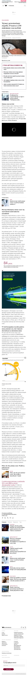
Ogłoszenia (4, 642)
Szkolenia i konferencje (6, 653)
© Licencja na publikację (7, 513)
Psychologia (12, 524)
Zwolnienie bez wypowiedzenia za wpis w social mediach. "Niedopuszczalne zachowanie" (17, 97)
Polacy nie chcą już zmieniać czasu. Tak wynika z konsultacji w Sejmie (17, 474)
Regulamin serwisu (18, 635)
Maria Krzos (4, 60)
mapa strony (4, 655)
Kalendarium (16, 655)
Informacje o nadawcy (18, 636)
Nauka (11, 199)
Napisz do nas (5, 635)
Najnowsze (15, 522)
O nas (3, 632)
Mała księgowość (17, 645)
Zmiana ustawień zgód (18, 633)
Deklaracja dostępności (18, 637)
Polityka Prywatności (18, 632)
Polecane (10, 522)
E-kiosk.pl (16, 641)
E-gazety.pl (16, 642)
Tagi (20, 522)
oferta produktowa (6, 657)
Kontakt (3, 633)
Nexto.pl (15, 644)
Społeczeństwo (5, 20)
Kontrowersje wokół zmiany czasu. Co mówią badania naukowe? (17, 202)
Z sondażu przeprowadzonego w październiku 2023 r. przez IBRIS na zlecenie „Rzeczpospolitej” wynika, (13, 483)
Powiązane (4, 522)
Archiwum (4, 645)
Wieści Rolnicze (17, 648)
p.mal (9, 60)
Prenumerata (4, 644)
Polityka (11, 471)
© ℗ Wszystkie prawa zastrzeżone (9, 514)
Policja (11, 566)
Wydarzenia (11, 5)
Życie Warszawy (17, 649)
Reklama (3, 641)
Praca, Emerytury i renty (14, 93)
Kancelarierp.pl (17, 646)
